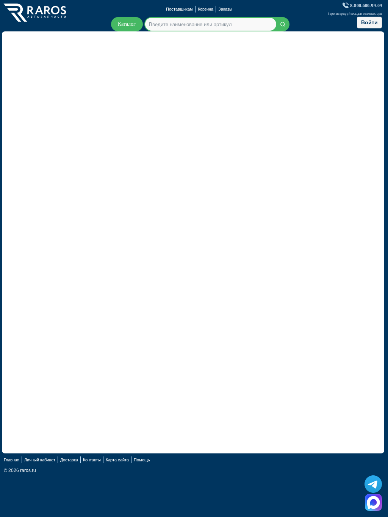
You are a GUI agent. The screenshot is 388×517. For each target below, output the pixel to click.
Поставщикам (179, 9)
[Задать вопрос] (373, 502)
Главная (11, 460)
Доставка (69, 460)
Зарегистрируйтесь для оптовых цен (355, 14)
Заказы (225, 9)
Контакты (92, 460)
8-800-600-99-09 (366, 5)
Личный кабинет (39, 460)
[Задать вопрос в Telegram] (373, 484)
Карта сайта (117, 460)
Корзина (205, 9)
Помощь (142, 460)
